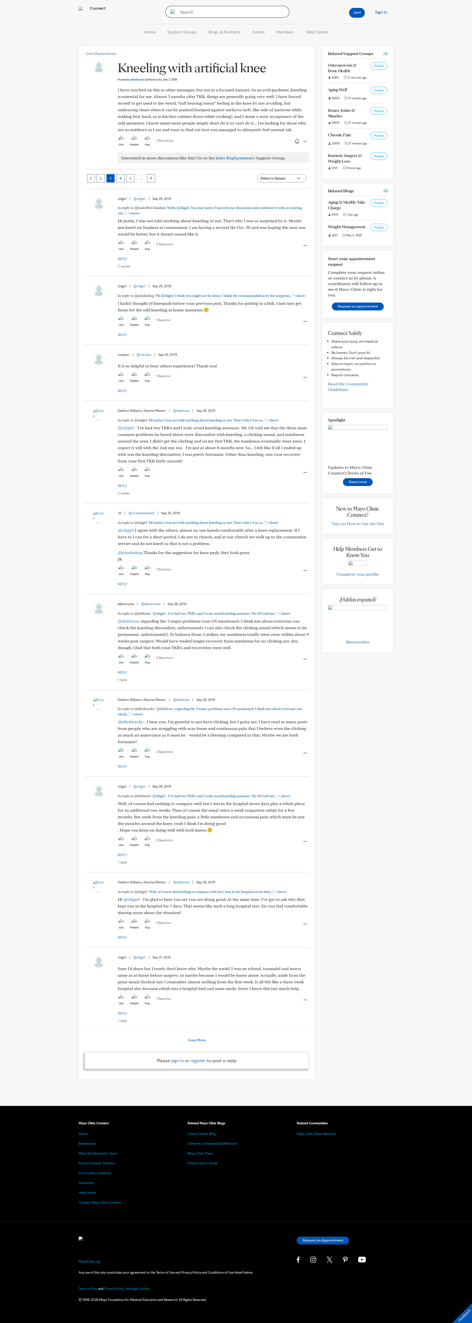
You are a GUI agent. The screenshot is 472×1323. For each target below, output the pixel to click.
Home (149, 31)
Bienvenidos (357, 641)
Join (357, 12)
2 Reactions (164, 752)
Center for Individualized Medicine (212, 1143)
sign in (177, 1060)
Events (258, 31)
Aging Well (337, 89)
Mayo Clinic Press (200, 1153)
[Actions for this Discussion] (305, 141)
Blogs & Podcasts (224, 31)
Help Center (317, 31)
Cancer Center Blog (202, 1134)
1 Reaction (163, 320)
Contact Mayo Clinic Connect (100, 1202)
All (385, 53)
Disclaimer (86, 1183)
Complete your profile (358, 574)
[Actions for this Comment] (305, 245)
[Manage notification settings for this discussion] (296, 141)
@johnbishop (130, 552)
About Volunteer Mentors (97, 1163)
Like (121, 144)
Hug (147, 144)
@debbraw (181, 411)
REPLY (122, 259)
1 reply (122, 680)
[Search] (171, 12)
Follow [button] (379, 66)
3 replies (124, 266)
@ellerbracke (151, 604)
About (83, 1134)
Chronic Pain (339, 134)
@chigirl (139, 199)
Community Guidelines (95, 1173)
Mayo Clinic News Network (316, 1134)
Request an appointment (358, 306)
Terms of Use (88, 1289)
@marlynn (143, 355)
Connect (97, 8)
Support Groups (182, 31)
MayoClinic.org (89, 1261)
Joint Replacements (100, 54)
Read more (358, 481)
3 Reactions (165, 140)
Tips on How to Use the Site (358, 523)
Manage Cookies (138, 1289)
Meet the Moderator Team (98, 1153)
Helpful (134, 144)
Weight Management (347, 226)
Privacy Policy (114, 1289)
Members (285, 31)
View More (197, 1040)
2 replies (124, 493)
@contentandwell (141, 513)
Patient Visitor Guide (202, 1163)
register (198, 1060)
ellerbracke (146, 79)
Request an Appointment (323, 1240)
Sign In (381, 11)
